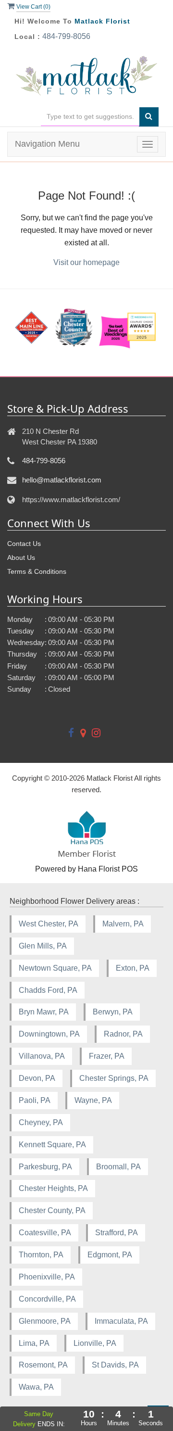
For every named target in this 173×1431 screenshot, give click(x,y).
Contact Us (24, 543)
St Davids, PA (115, 1365)
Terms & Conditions (36, 571)
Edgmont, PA (109, 1255)
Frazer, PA (106, 1056)
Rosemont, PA (43, 1365)
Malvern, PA (123, 924)
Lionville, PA (95, 1343)
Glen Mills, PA (43, 946)
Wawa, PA (36, 1387)
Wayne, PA (93, 1100)
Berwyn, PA (113, 1012)
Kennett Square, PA (52, 1144)
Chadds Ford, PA (48, 990)
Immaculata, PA (121, 1321)
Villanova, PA (42, 1056)
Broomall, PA (118, 1167)
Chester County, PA (52, 1210)
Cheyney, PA (41, 1122)
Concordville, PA (47, 1299)
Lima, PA (34, 1343)
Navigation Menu (47, 144)
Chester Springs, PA (113, 1078)
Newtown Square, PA (55, 968)
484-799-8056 (66, 36)
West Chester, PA (48, 924)
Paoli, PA (34, 1100)
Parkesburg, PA (45, 1167)
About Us (21, 557)
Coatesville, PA (45, 1232)
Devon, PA (37, 1078)
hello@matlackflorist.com (61, 480)
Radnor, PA (123, 1034)
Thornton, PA (41, 1255)
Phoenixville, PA (47, 1277)
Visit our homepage (86, 262)
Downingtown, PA (49, 1034)
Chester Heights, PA (53, 1188)
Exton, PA (132, 968)
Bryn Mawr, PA (44, 1012)
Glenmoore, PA (45, 1321)
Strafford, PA (116, 1232)
